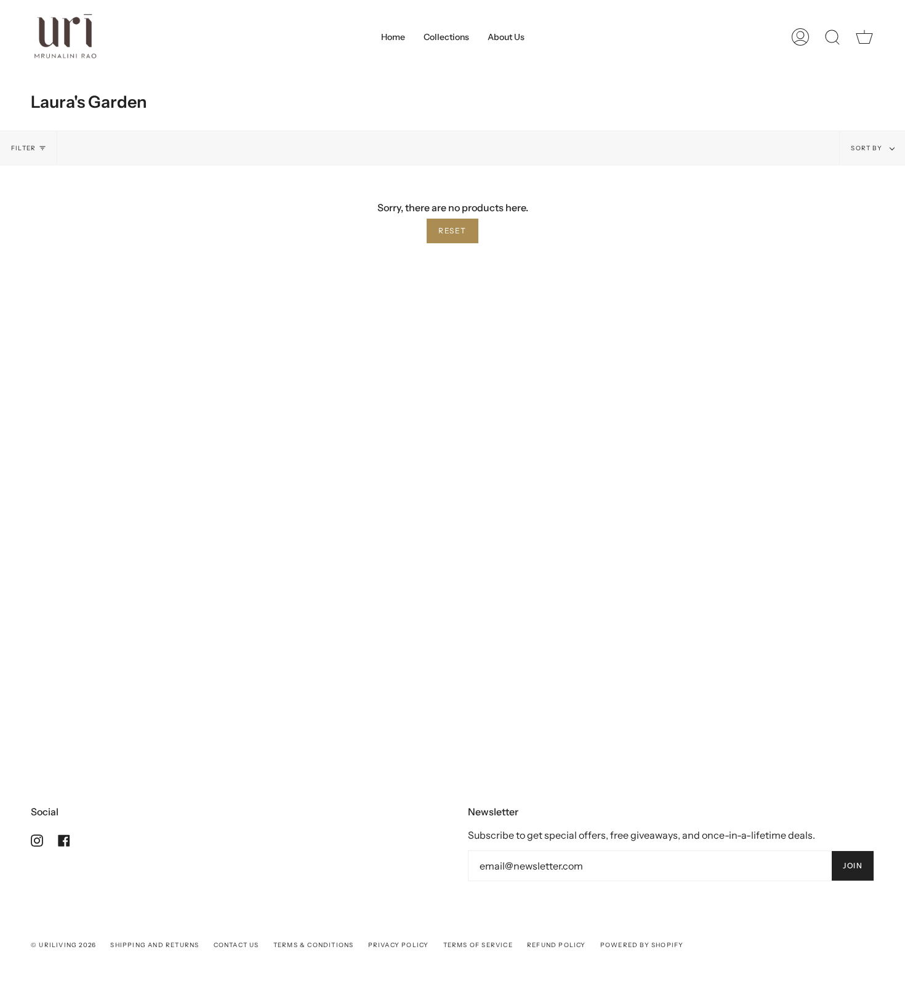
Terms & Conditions (313, 945)
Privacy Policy (398, 945)
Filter (23, 148)
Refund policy (556, 945)
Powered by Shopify (642, 945)
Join (853, 865)
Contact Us (236, 945)
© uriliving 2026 (63, 945)
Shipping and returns (154, 945)
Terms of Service (478, 945)
